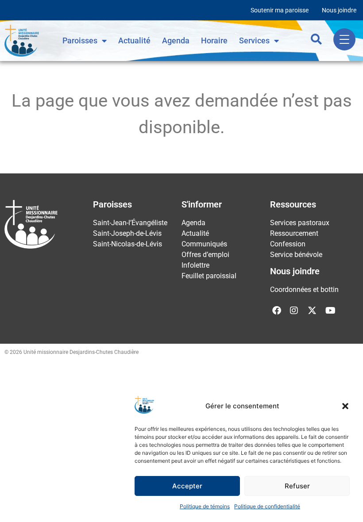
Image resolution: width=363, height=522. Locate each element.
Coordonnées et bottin (304, 289)
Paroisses (79, 40)
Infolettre (195, 265)
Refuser (297, 486)
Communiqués (204, 244)
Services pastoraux (299, 223)
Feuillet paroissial (209, 276)
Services (254, 40)
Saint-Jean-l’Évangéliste (130, 223)
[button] (345, 406)
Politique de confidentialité (267, 506)
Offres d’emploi (205, 254)
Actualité (134, 40)
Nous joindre (339, 10)
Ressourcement (294, 233)
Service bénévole (296, 254)
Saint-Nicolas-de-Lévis (127, 244)
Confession (287, 244)
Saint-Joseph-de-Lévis (127, 233)
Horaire (214, 40)
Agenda (175, 40)
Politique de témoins (205, 506)
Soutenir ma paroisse (280, 10)
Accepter (187, 486)
